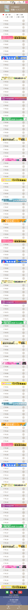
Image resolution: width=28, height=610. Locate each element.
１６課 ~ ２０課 (20, 17)
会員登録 (19, 2)
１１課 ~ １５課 (9, 17)
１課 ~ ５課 (7, 14)
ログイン (23, 2)
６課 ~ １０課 (19, 14)
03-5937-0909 (14, 600)
